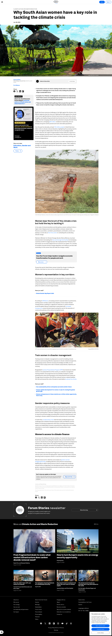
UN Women (45, 300)
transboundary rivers (48, 419)
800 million (53, 121)
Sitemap (56, 630)
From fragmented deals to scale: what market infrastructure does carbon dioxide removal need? (32, 557)
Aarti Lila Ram (16, 79)
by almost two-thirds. (71, 379)
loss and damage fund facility (60, 240)
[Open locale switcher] (1, 632)
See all (96, 524)
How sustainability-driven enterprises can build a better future (54, 387)
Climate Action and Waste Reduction (25, 9)
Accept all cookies (100, 629)
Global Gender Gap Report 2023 (45, 293)
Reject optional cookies (100, 625)
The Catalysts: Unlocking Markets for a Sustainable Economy (44, 583)
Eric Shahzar (16, 85)
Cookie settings (100, 632)
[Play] (37, 81)
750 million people (59, 127)
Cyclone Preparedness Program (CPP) (53, 369)
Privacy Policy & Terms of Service (56, 627)
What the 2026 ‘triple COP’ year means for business (22, 583)
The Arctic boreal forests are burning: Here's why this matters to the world (88, 584)
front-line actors (52, 232)
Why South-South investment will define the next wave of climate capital (66, 584)
